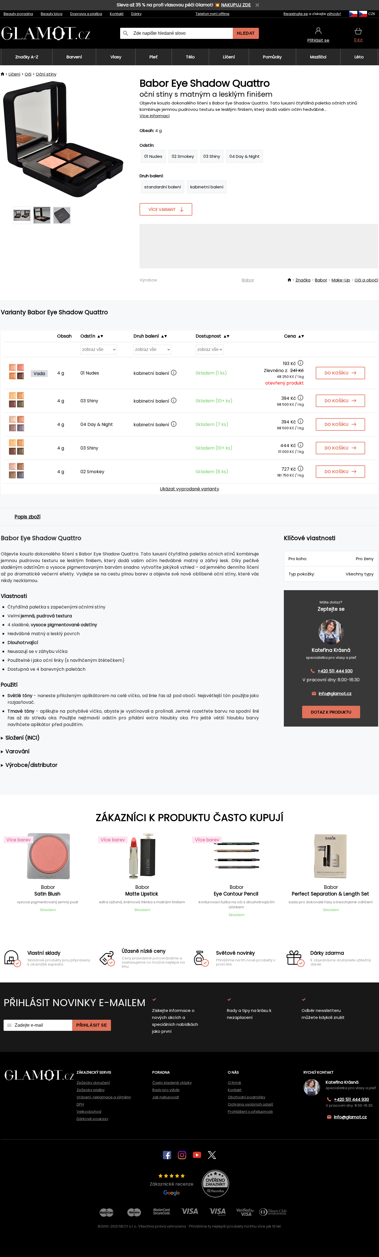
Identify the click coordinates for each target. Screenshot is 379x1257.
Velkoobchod (89, 1111)
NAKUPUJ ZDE (236, 5)
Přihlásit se (91, 1025)
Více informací (155, 116)
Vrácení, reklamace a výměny (104, 1097)
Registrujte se (296, 13)
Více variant (162, 209)
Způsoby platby (91, 1090)
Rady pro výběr (166, 1090)
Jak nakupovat (165, 1097)
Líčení (14, 74)
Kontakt (116, 13)
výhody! (334, 13)
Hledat (246, 33)
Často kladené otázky (172, 1082)
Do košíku (336, 373)
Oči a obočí (366, 280)
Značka (302, 280)
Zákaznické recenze (171, 1184)
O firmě (234, 1082)
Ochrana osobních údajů (250, 1104)
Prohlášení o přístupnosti (250, 1111)
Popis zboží (28, 516)
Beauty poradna (18, 13)
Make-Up (341, 280)
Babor (248, 280)
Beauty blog (51, 13)
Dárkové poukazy (92, 1118)
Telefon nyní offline (212, 13)
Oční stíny (46, 74)
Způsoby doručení (93, 1082)
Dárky (136, 13)
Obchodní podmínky (246, 1097)
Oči (28, 74)
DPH (80, 1104)
